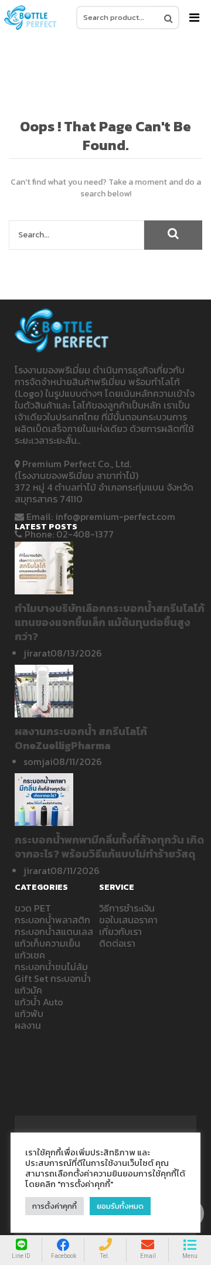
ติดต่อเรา (117, 943)
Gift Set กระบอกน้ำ (53, 978)
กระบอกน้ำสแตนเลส (54, 931)
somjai (38, 761)
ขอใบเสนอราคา (128, 920)
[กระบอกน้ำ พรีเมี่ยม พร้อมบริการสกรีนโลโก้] (30, 17)
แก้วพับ (29, 1013)
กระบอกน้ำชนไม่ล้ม (51, 967)
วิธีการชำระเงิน (127, 908)
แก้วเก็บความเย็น (47, 943)
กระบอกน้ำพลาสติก (52, 920)
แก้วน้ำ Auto (39, 1002)
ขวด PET (33, 908)
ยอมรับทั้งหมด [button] (120, 1206)
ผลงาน (28, 1025)
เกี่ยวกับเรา (120, 931)
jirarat (36, 653)
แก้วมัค (28, 990)
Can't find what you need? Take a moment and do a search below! (106, 188)
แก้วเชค (30, 955)
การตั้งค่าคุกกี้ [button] (54, 1206)
